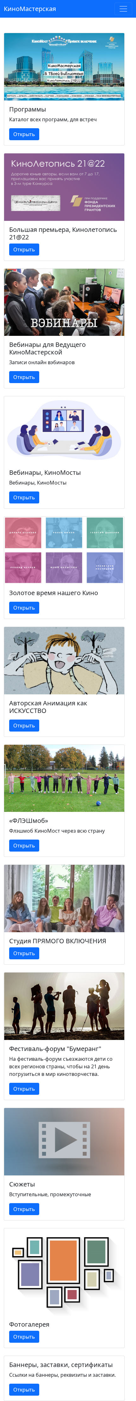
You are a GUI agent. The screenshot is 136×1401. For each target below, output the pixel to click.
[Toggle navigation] (123, 9)
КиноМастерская (30, 8)
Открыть (24, 134)
